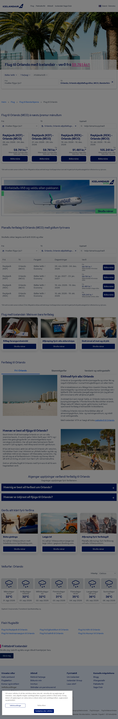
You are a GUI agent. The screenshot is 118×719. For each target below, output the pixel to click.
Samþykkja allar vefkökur (44, 711)
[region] (37, 702)
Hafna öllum (41, 705)
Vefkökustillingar (15, 705)
